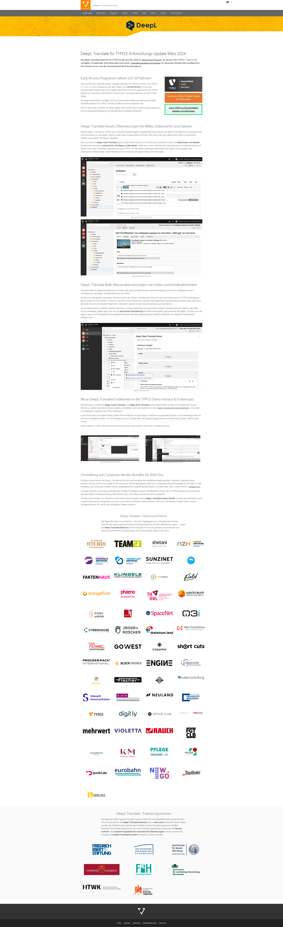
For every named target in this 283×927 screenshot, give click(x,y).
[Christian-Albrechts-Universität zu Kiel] (128, 697)
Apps (144, 13)
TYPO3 (135, 13)
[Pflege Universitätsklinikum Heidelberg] (159, 751)
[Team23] (128, 544)
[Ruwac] (96, 646)
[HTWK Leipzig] (101, 887)
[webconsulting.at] (191, 678)
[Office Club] (159, 714)
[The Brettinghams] (159, 680)
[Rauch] (159, 730)
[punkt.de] (96, 773)
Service (163, 13)
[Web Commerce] (191, 628)
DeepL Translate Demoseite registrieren (173, 408)
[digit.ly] (128, 714)
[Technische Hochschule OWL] (159, 595)
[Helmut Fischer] (128, 680)
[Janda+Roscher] (128, 630)
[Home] (85, 5)
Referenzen (101, 13)
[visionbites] (96, 753)
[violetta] (128, 730)
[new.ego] (159, 773)
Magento (113, 13)
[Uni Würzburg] (191, 697)
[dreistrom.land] (159, 630)
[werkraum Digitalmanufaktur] (191, 593)
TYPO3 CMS (162, 923)
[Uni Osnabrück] (101, 869)
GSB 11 (153, 13)
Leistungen (87, 13)
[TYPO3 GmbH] (96, 714)
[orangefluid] (96, 593)
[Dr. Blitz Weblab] (96, 613)
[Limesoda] (159, 577)
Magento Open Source (150, 923)
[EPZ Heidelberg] (96, 560)
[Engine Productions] (159, 663)
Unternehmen (176, 13)
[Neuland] (159, 695)
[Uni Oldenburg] (144, 849)
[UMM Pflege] (191, 751)
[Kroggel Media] (128, 753)
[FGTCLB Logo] (191, 733)
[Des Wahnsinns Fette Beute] (96, 544)
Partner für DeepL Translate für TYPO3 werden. (183, 97)
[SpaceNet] (159, 613)
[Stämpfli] (96, 697)
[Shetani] (159, 544)
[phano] (128, 593)
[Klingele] (128, 575)
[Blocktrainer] (128, 663)
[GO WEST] (128, 646)
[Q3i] (191, 613)
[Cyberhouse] (96, 630)
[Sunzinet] (159, 560)
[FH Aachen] (144, 869)
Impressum (127, 923)
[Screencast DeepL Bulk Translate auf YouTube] (173, 448)
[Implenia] (96, 680)
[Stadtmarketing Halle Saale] (191, 713)
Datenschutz (136, 923)
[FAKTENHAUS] (96, 577)
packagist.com (194, 487)
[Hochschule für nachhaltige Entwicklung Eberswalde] (186, 869)
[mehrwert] (96, 730)
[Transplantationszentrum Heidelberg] (128, 560)
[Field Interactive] (191, 577)
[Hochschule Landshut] (128, 613)
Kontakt (119, 923)
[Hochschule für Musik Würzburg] (186, 849)
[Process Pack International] (96, 661)
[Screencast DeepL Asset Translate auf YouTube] (110, 448)
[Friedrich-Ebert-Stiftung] (101, 849)
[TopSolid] (191, 773)
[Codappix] (159, 646)
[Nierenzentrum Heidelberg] (191, 544)
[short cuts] (191, 646)
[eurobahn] (128, 771)
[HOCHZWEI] (191, 560)
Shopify (125, 13)
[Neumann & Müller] (96, 795)
